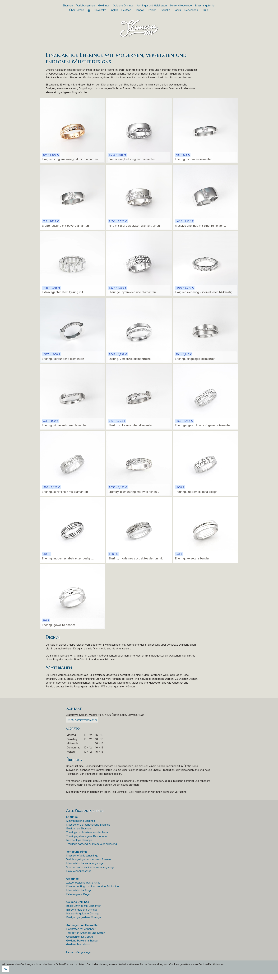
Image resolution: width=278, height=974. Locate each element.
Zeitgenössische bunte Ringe (83, 882)
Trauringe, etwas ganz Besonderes (86, 836)
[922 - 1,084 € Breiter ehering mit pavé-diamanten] (72, 197)
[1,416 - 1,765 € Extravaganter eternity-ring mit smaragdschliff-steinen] (72, 263)
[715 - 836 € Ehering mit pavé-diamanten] (205, 130)
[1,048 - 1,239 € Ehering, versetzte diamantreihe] (139, 330)
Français (139, 10)
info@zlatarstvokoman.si (82, 720)
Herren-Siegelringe (181, 5)
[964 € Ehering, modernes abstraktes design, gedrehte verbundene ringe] (72, 529)
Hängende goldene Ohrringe (82, 913)
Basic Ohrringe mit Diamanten (83, 905)
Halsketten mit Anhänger (80, 929)
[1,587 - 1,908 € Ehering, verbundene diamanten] (72, 330)
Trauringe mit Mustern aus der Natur (87, 832)
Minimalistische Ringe (78, 890)
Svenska (165, 10)
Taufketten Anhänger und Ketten (85, 932)
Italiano (152, 10)
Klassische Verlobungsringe (82, 855)
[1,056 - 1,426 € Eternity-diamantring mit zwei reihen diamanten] (139, 463)
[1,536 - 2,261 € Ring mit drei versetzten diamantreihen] (139, 197)
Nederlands (191, 10)
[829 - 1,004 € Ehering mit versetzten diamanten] (139, 396)
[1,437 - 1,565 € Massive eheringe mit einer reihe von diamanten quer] (205, 197)
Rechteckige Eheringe (79, 840)
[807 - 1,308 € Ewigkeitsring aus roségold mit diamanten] (72, 130)
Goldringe (104, 5)
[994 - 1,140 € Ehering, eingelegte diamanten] (205, 330)
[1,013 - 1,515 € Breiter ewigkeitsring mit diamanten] (139, 130)
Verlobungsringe (85, 5)
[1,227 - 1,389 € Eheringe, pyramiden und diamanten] (139, 263)
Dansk (177, 10)
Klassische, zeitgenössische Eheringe (88, 824)
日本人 (205, 10)
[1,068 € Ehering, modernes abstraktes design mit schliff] (139, 529)
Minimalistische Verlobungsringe (84, 863)
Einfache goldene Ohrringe (81, 909)
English (114, 10)
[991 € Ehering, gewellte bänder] (72, 596)
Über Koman (76, 10)
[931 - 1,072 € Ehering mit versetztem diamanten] (72, 396)
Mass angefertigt (205, 5)
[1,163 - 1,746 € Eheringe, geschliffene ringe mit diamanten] (205, 396)
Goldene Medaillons (78, 944)
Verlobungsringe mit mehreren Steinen (88, 859)
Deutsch (126, 10)
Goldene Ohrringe (123, 5)
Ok (5, 969)
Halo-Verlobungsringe (78, 871)
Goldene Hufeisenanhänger (82, 940)
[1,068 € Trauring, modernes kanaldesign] (205, 463)
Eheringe (68, 5)
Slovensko (100, 10)
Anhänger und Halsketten (152, 5)
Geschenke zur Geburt (79, 936)
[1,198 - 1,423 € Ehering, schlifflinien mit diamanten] (72, 463)
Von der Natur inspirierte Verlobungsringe (90, 867)
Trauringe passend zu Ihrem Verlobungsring (91, 844)
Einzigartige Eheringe (78, 828)
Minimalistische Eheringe (80, 820)
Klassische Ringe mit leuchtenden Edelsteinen (93, 886)
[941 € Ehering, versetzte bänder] (205, 529)
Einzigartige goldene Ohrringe (83, 917)
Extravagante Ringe (78, 894)
